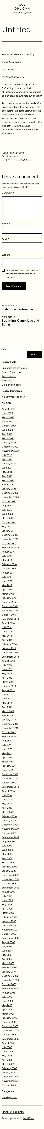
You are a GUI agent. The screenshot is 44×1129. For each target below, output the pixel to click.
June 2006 (7, 1001)
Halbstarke (7, 380)
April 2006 (7, 1009)
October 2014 (9, 614)
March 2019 (8, 518)
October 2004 (9, 1085)
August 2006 (8, 992)
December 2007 (10, 925)
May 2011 (6, 753)
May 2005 (7, 1055)
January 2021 (9, 488)
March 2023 (8, 438)
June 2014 (7, 631)
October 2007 (9, 934)
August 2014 (8, 623)
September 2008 (10, 887)
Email (5, 239)
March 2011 (8, 761)
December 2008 (10, 875)
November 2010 (10, 778)
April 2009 (7, 858)
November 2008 (10, 879)
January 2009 (9, 871)
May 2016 (7, 560)
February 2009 (9, 866)
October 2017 (9, 522)
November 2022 (10, 451)
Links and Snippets (11, 384)
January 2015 (9, 602)
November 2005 (10, 1030)
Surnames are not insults (14, 368)
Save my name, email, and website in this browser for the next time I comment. (23, 273)
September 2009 (10, 837)
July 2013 (7, 665)
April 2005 (7, 1060)
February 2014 (9, 644)
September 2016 (10, 547)
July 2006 (7, 997)
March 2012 (8, 711)
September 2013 (10, 656)
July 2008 (7, 896)
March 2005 (8, 1064)
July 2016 (7, 556)
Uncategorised (23, 159)
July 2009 (7, 845)
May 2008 (7, 904)
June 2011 (7, 749)
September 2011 (10, 736)
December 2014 (10, 606)
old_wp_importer (13, 156)
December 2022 (10, 446)
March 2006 (8, 1013)
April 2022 (7, 459)
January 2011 (8, 770)
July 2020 (7, 509)
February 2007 (9, 967)
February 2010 (9, 816)
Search (5, 349)
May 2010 (7, 803)
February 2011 (9, 766)
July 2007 (7, 946)
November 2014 (10, 610)
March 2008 (8, 913)
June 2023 (7, 430)
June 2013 (7, 669)
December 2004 (10, 1076)
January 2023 (9, 442)
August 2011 (8, 740)
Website (6, 255)
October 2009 (9, 833)
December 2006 (10, 976)
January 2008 (9, 921)
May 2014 (7, 635)
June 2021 (7, 467)
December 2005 (10, 1026)
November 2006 (10, 980)
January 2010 (9, 820)
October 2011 (9, 732)
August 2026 (8, 409)
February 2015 (9, 598)
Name (6, 223)
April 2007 (7, 959)
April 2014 (7, 640)
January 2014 (9, 648)
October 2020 (9, 501)
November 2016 (10, 539)
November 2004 (10, 1081)
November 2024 (10, 421)
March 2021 (8, 480)
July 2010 (7, 795)
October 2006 (9, 984)
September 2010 (10, 787)
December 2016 (10, 535)
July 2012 (7, 694)
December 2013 (10, 652)
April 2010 (7, 808)
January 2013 (9, 686)
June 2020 (7, 514)
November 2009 (10, 829)
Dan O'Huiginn (13, 1112)
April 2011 (7, 757)
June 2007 (7, 950)
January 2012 (9, 719)
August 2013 (8, 661)
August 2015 (8, 572)
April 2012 (7, 707)
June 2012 (7, 698)
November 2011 (10, 728)
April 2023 (7, 434)
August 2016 (8, 551)
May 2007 (7, 955)
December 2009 (10, 824)
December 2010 (10, 774)
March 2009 (8, 862)
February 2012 (9, 715)
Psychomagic (9, 376)
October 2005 (9, 1034)
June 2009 (7, 850)
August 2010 (8, 791)
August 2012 (8, 690)
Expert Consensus (11, 372)
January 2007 (9, 971)
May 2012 (7, 703)
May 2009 (7, 854)
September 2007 (10, 938)
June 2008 (7, 900)
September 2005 (10, 1039)
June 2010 (7, 799)
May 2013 (7, 673)
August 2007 (8, 942)
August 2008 (8, 892)
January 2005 (9, 1072)
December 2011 (10, 724)
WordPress (28, 1118)
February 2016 (9, 564)
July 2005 (7, 1047)
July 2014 (7, 627)
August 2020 (8, 505)
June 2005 (7, 1051)
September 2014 (10, 619)
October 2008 (9, 883)
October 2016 (9, 543)
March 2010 (8, 812)
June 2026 (7, 413)
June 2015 (7, 581)
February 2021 (9, 484)
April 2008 (7, 908)
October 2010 (9, 782)
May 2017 (7, 526)
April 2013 (7, 677)
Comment (8, 193)
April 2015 (7, 589)
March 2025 (8, 417)
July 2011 (6, 745)
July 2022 (7, 455)
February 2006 (9, 1018)
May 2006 (7, 1005)
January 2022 (9, 463)
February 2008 (9, 917)
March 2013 (8, 682)
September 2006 (10, 988)
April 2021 (7, 476)
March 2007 (8, 963)
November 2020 (10, 497)
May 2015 (7, 585)
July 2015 (7, 577)
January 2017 (9, 530)
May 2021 (7, 472)
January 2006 (9, 1022)
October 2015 (9, 568)
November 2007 (10, 929)
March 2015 (8, 593)
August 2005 (8, 1043)
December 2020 (10, 493)
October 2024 (9, 425)
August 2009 (8, 841)
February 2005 (9, 1068)
